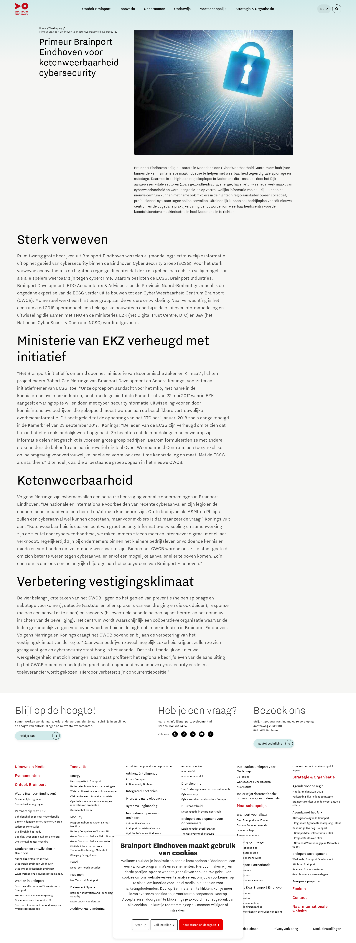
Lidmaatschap (245, 830)
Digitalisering (191, 783)
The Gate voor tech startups (197, 833)
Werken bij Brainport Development (312, 859)
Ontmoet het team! (81, 810)
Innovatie (79, 767)
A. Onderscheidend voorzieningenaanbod (250, 905)
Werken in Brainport (29, 881)
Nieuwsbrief (244, 786)
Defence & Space (82, 887)
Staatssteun (244, 898)
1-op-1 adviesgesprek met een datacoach (205, 789)
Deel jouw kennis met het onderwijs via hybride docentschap (38, 907)
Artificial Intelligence (141, 773)
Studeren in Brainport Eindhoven (34, 863)
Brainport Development (309, 854)
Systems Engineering (141, 806)
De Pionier (243, 776)
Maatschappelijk (252, 806)
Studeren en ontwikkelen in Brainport (35, 851)
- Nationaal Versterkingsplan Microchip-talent (316, 845)
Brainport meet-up (192, 766)
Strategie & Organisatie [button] (254, 9)
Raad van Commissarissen (308, 869)
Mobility (76, 817)
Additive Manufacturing (87, 909)
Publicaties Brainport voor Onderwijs (256, 769)
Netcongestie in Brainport (85, 781)
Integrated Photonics (142, 791)
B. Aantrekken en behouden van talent (259, 911)
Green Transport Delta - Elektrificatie (92, 836)
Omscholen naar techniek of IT (33, 900)
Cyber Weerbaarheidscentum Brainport (204, 799)
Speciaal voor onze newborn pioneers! (37, 836)
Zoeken (299, 889)
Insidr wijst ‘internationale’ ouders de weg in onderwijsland (260, 796)
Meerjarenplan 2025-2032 (307, 791)
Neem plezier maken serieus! (32, 858)
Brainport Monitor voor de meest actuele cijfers (316, 803)
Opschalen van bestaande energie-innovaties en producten (91, 803)
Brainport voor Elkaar (252, 815)
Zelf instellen (162, 925)
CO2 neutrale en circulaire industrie (91, 796)
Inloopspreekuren (247, 852)
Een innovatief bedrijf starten (198, 828)
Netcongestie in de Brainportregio (201, 811)
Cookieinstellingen (327, 929)
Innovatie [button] (127, 9)
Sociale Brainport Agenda (252, 825)
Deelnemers (244, 870)
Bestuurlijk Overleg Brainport (309, 828)
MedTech (77, 875)
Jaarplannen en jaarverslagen (310, 874)
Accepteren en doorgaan (199, 925)
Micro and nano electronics (146, 799)
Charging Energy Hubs (83, 855)
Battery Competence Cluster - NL (89, 831)
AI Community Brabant (139, 784)
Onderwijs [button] (182, 9)
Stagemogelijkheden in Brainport (34, 868)
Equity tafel (188, 771)
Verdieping (55, 28)
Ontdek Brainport (30, 785)
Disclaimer (250, 929)
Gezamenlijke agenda (28, 799)
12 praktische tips (247, 847)
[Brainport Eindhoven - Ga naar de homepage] (21, 9)
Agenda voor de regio (308, 786)
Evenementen (27, 776)
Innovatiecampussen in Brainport (143, 816)
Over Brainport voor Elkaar (252, 820)
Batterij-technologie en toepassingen (92, 786)
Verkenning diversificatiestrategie (312, 796)
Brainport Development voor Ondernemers (202, 821)
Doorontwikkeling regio (29, 804)
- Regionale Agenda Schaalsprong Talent (316, 823)
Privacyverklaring (285, 929)
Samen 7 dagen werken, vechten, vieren (38, 821)
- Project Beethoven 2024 (307, 838)
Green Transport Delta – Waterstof (90, 841)
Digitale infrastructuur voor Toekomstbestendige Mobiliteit (88, 848)
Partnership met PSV (30, 811)
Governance (244, 893)
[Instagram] (184, 734)
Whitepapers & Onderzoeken (254, 781)
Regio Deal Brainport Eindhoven (260, 887)
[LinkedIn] (193, 734)
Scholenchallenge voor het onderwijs (37, 816)
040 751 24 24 (178, 726)
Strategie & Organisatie (313, 777)
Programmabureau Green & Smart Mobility (90, 824)
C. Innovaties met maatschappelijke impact (313, 768)
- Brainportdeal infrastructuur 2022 (312, 833)
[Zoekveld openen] (336, 8)
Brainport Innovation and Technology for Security (94, 894)
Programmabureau (248, 835)
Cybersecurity (189, 794)
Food (74, 862)
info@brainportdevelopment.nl (191, 721)
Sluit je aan (243, 875)
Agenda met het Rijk (307, 812)
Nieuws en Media (30, 767)
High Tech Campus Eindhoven (143, 833)
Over (138, 925)
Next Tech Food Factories (85, 867)
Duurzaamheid (192, 806)
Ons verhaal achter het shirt (31, 841)
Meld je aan (27, 736)
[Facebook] (175, 734)
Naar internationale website (310, 908)
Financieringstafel (192, 776)
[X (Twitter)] (211, 734)
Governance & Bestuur (250, 880)
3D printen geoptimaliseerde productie (149, 766)
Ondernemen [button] (154, 9)
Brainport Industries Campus (143, 828)
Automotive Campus (138, 823)
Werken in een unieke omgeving (34, 895)
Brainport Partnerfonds (253, 865)
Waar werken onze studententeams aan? (39, 873)
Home (42, 28)
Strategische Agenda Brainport (310, 818)
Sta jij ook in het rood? (28, 831)
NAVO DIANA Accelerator (85, 901)
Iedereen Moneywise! (27, 826)
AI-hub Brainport (136, 779)
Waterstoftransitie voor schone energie (93, 791)
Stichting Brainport (303, 864)
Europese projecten (307, 881)
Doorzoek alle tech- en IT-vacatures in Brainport (37, 888)
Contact (299, 898)
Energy (75, 776)
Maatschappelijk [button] (213, 9)
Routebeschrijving (270, 743)
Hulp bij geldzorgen (251, 842)
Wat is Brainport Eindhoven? (35, 793)
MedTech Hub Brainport (84, 880)
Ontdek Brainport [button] (96, 9)
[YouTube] (202, 734)
